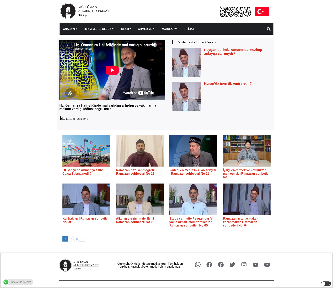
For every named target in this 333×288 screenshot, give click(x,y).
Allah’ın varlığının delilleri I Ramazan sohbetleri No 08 (135, 220)
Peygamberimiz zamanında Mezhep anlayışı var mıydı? (233, 52)
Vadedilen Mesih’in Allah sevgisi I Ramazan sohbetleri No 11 (192, 171)
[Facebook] (209, 264)
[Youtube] (255, 264)
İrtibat (189, 28)
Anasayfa (70, 28)
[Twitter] (232, 264)
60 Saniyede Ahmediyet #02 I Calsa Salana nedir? (83, 171)
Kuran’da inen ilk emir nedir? (228, 83)
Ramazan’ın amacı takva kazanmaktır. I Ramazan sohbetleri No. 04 (240, 222)
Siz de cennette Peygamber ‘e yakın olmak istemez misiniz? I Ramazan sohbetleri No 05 (191, 222)
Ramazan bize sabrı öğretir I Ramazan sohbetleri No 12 (136, 171)
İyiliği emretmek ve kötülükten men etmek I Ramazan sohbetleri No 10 (246, 173)
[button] (326, 283)
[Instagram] (244, 264)
